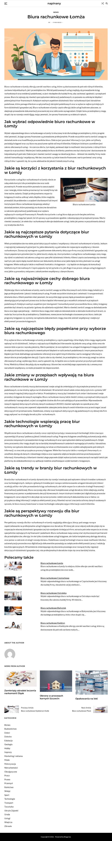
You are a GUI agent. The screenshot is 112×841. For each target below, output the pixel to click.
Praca (7, 775)
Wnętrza (8, 822)
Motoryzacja (10, 764)
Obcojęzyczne (10, 771)
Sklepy (7, 791)
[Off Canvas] (5, 4)
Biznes (56, 12)
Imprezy (8, 752)
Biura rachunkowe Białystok (53, 608)
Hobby (7, 748)
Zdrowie (8, 826)
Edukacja (8, 740)
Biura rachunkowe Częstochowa (55, 578)
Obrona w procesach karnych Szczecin (51, 697)
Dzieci (7, 732)
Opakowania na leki (86, 698)
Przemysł (8, 783)
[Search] (107, 3)
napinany (54, 3)
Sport (6, 795)
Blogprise (67, 837)
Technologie (9, 799)
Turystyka (9, 806)
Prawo (7, 779)
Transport (8, 803)
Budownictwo (10, 729)
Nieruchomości (11, 767)
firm (32, 114)
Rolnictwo (8, 787)
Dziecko (8, 736)
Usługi (7, 818)
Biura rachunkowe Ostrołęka (54, 593)
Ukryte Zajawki (11, 810)
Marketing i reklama (13, 756)
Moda (7, 760)
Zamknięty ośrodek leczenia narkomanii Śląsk (20, 692)
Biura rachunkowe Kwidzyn (53, 623)
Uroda (7, 814)
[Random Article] (102, 3)
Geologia (8, 744)
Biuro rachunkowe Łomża (52, 563)
